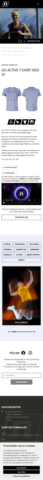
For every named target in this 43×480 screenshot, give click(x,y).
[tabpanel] (21, 295)
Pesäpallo (7, 255)
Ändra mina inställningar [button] (21, 476)
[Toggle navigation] (38, 4)
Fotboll (7, 244)
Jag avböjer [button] (22, 472)
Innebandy (35, 249)
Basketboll (20, 244)
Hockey (19, 255)
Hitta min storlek (10, 167)
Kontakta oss (21, 217)
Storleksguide (9, 173)
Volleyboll (34, 244)
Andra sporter (25, 48)
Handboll (7, 249)
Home (4, 48)
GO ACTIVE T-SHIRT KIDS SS (13, 51)
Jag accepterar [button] (21, 468)
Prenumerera (21, 382)
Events (21, 260)
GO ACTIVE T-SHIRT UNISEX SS (14, 55)
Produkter (13, 48)
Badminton (21, 249)
